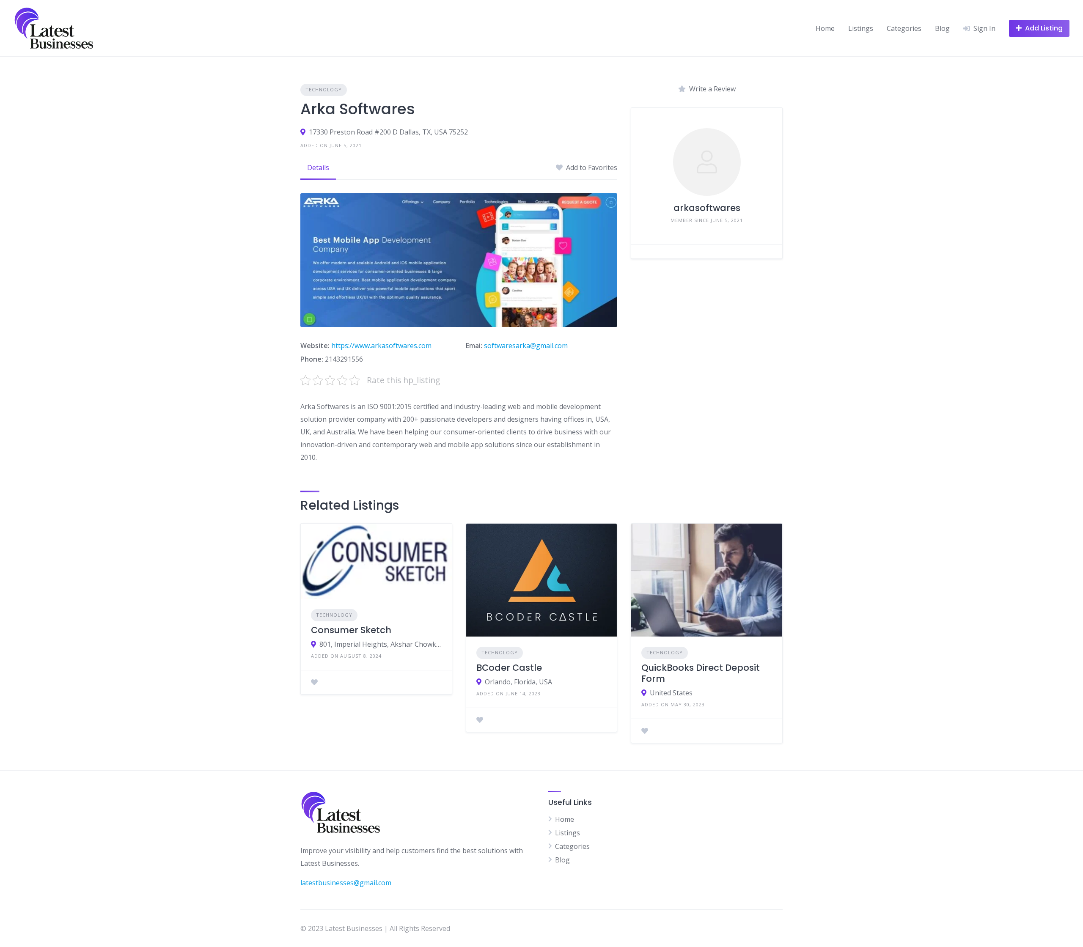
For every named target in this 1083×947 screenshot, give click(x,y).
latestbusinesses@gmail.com (345, 882)
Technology (323, 89)
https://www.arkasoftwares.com (381, 345)
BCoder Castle (509, 668)
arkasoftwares (706, 208)
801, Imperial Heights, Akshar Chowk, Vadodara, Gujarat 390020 (380, 644)
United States (671, 692)
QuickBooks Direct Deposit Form (700, 673)
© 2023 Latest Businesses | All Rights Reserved (375, 928)
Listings (860, 28)
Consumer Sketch (351, 630)
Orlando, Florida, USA (518, 681)
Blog (942, 28)
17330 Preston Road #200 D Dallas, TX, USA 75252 (388, 132)
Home (825, 28)
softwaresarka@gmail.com (526, 345)
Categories (904, 28)
